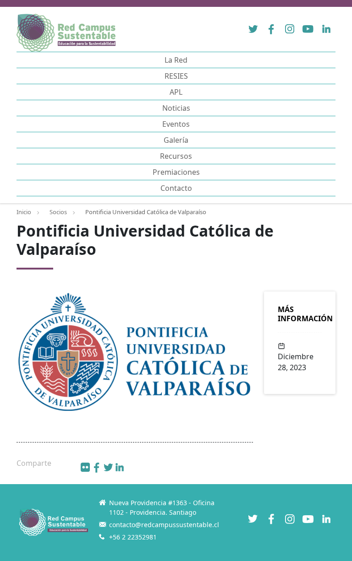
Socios (58, 212)
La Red (176, 60)
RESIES (176, 76)
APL (176, 92)
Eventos (176, 124)
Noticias (176, 108)
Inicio (23, 212)
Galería (176, 140)
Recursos (176, 156)
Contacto (176, 188)
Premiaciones (176, 172)
